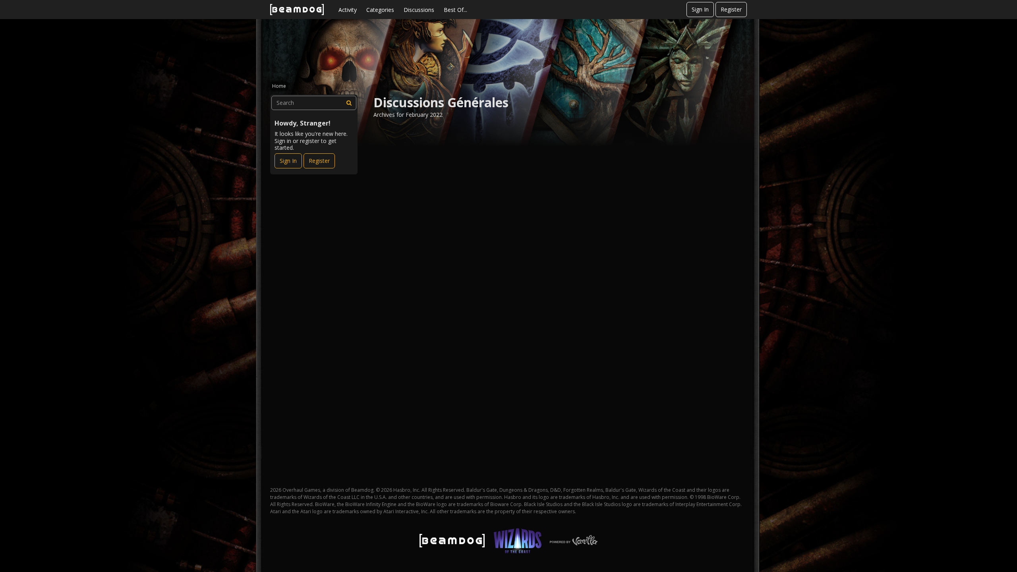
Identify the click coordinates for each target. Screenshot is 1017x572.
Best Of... (455, 10)
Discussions (419, 10)
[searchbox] (313, 103)
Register (731, 9)
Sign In (700, 9)
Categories (380, 10)
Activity (347, 10)
